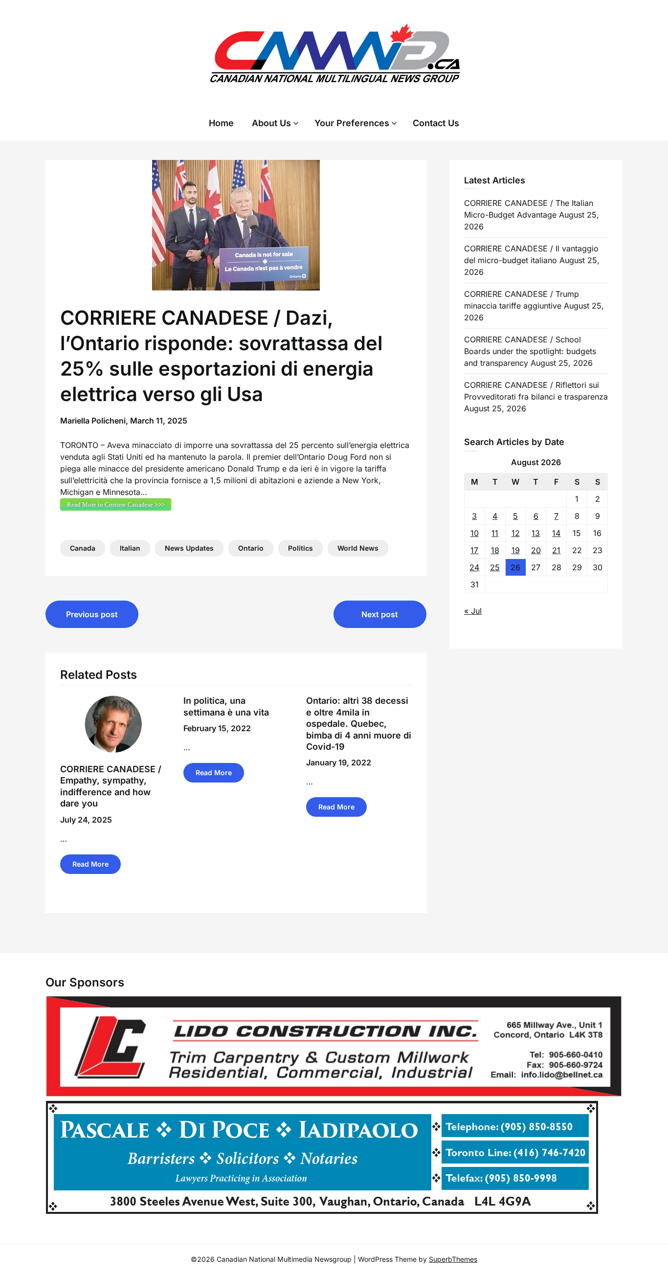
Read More (90, 864)
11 (494, 533)
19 (516, 550)
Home (221, 123)
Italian (130, 548)
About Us (271, 123)
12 (516, 533)
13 (536, 533)
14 (556, 533)
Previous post (92, 614)
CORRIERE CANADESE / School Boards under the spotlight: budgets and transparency (530, 351)
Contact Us (436, 123)
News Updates (189, 548)
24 (474, 567)
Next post (379, 614)
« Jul (473, 611)
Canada (82, 548)
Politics (300, 548)
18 (495, 550)
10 (474, 533)
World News (358, 548)
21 (556, 550)
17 (474, 550)
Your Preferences (351, 123)
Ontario (251, 548)
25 (495, 567)
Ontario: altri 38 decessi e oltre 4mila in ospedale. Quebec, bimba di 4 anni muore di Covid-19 (358, 723)
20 (536, 550)
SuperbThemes (453, 1259)
